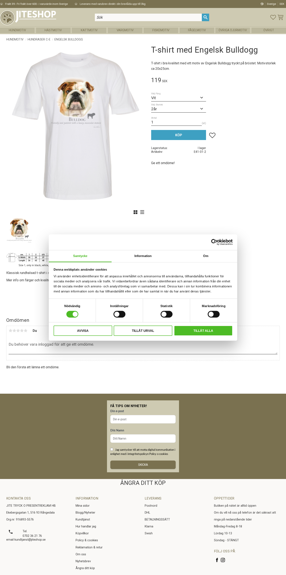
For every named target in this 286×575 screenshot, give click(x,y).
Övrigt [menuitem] (268, 30)
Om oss (81, 554)
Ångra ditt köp (85, 568)
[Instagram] (223, 560)
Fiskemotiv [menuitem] (160, 30)
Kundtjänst (83, 519)
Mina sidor (83, 506)
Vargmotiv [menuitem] (125, 30)
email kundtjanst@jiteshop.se (26, 539)
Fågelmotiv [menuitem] (197, 30)
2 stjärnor (14, 330)
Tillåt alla (203, 330)
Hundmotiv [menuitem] (17, 30)
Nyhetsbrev (83, 561)
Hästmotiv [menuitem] (53, 30)
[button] (273, 17)
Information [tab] (143, 255)
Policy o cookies (158, 454)
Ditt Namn (117, 430)
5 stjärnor (25, 330)
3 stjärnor (18, 330)
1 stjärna (10, 330)
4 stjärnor (22, 330)
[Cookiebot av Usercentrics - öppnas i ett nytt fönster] (214, 242)
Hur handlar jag (86, 526)
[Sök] (205, 17)
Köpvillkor (82, 533)
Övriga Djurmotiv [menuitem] (233, 30)
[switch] (119, 314)
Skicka (143, 464)
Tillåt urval (143, 330)
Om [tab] (205, 255)
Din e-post (117, 411)
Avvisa (83, 330)
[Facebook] (217, 560)
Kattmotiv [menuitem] (89, 30)
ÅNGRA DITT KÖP (143, 483)
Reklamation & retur (89, 547)
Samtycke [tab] (80, 255)
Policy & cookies (87, 540)
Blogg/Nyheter (85, 512)
